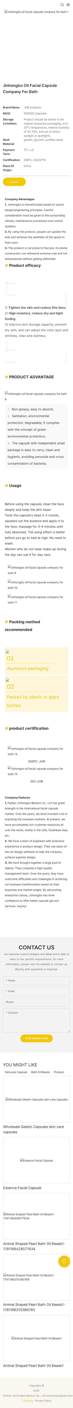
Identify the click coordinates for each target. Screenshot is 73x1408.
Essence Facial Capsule (22, 1188)
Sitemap (28, 1400)
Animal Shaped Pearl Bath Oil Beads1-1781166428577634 (34, 1246)
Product (59, 1072)
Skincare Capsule (16, 1072)
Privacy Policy (43, 1400)
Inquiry (14, 181)
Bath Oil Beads (40, 1072)
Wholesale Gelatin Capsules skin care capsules (33, 1129)
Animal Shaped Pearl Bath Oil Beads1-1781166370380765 (34, 1307)
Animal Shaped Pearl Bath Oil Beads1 (33, 1366)
